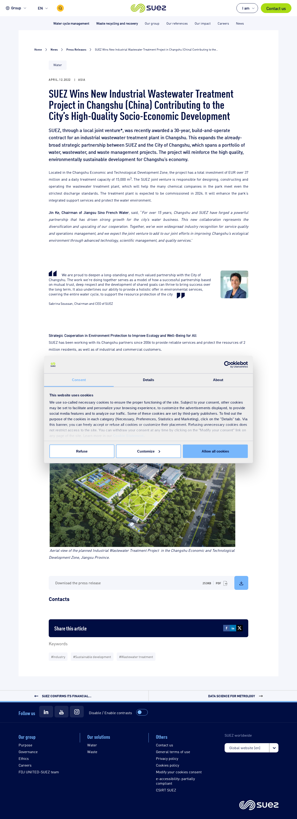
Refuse (81, 451)
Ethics (24, 758)
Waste (92, 751)
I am (245, 8)
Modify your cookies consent (179, 771)
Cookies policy (167, 765)
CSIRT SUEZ (166, 789)
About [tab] (218, 380)
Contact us (276, 8)
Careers (25, 765)
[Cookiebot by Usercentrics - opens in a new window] (227, 364)
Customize (146, 451)
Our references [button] (177, 23)
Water (92, 744)
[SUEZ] (258, 805)
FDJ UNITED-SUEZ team (39, 771)
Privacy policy (167, 758)
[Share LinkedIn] (233, 628)
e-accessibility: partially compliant (175, 780)
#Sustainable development (92, 656)
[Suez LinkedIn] (46, 711)
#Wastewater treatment (136, 656)
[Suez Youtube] (61, 711)
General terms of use (173, 751)
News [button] (240, 23)
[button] (148, 8)
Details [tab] (148, 380)
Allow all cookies (215, 451)
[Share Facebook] (226, 628)
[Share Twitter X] (239, 628)
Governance (28, 751)
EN (40, 8)
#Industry (58, 656)
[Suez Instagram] (77, 711)
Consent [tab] (79, 380)
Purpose (25, 744)
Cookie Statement (128, 436)
